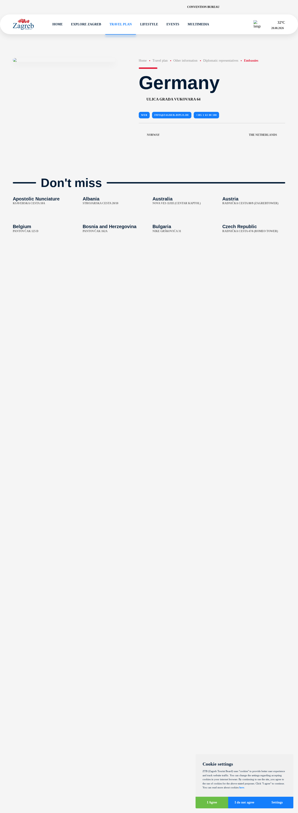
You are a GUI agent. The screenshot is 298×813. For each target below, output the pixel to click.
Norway (153, 135)
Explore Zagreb (86, 24)
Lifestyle (149, 24)
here (241, 787)
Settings (277, 802)
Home (57, 24)
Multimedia (198, 24)
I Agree (212, 802)
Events (172, 24)
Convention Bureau (203, 7)
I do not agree (244, 802)
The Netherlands (263, 135)
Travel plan (120, 24)
